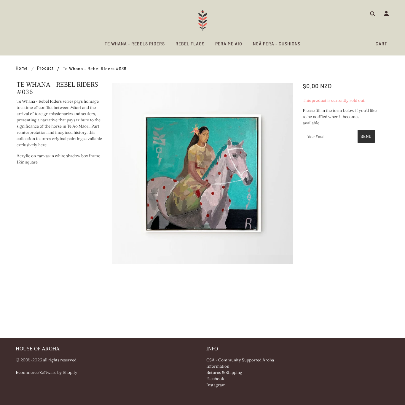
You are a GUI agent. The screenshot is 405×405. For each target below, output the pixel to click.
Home (22, 68)
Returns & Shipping (224, 372)
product (45, 68)
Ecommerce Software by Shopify (46, 372)
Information (217, 366)
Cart (381, 43)
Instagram (216, 384)
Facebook (215, 378)
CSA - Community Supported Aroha (240, 360)
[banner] (202, 20)
